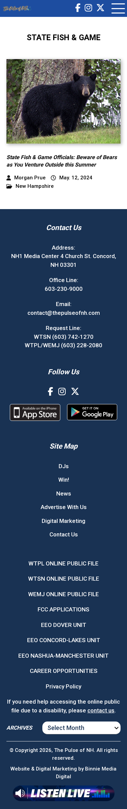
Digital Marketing (63, 520)
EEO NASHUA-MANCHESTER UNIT (63, 655)
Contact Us (63, 534)
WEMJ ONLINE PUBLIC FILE (63, 594)
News (63, 493)
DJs (64, 466)
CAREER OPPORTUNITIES (64, 670)
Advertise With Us (64, 507)
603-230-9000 (64, 288)
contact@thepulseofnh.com (63, 312)
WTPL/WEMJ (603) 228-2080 (63, 345)
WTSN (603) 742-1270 (63, 336)
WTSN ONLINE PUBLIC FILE (63, 578)
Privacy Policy (63, 686)
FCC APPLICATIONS (63, 609)
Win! (63, 479)
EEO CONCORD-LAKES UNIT (63, 640)
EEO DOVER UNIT (63, 625)
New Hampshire (35, 186)
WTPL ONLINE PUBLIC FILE (63, 563)
